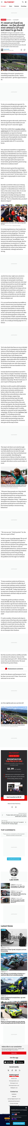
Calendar (16, 6)
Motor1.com (14, 1078)
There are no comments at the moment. (14, 834)
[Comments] (25, 49)
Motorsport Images (16, 225)
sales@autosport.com (14, 1105)
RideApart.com (14, 1087)
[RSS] (19, 1070)
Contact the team (14, 1103)
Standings (23, 6)
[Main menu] (1, 2)
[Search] (22, 2)
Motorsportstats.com (14, 1085)
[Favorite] (21, 49)
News (10, 6)
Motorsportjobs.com (14, 1080)
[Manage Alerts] (15, 807)
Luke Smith (6, 49)
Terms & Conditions (6, 1113)
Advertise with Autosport (14, 1101)
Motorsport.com (14, 1083)
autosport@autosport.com (14, 1098)
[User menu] (25, 2)
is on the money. (15, 538)
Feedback (14, 1094)
